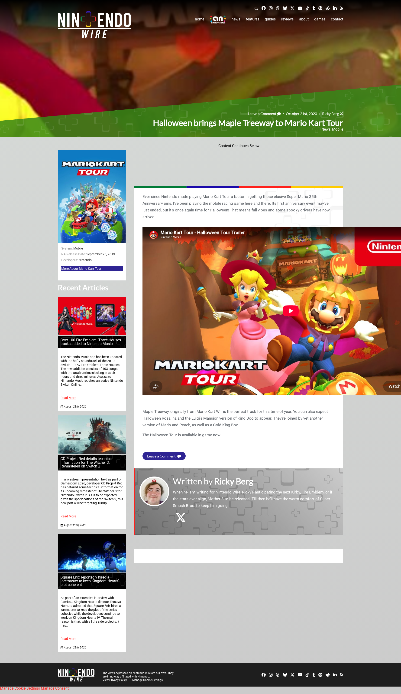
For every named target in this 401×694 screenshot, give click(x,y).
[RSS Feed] (341, 8)
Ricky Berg (330, 113)
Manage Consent (55, 688)
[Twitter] (292, 8)
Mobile (337, 129)
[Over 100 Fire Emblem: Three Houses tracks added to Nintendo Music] (92, 334)
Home (199, 19)
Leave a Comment (262, 113)
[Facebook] (264, 8)
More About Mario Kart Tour (81, 268)
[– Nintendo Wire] (94, 26)
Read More (68, 398)
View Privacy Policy (115, 680)
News (236, 19)
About (304, 19)
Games (319, 19)
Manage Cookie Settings (147, 680)
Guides (270, 19)
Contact (337, 19)
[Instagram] (271, 8)
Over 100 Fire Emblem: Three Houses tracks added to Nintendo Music (91, 342)
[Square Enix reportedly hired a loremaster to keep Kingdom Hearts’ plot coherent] (92, 571)
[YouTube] (300, 8)
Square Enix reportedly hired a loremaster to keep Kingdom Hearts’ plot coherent (90, 581)
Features (252, 19)
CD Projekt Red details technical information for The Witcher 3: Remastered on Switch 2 (87, 462)
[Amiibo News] (218, 19)
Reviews (287, 19)
